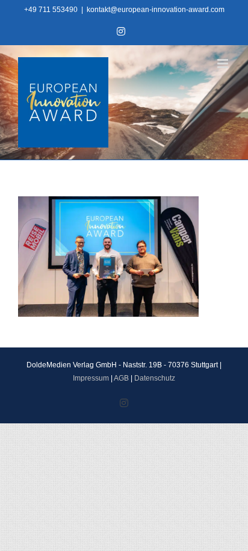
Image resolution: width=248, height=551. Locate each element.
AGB (121, 378)
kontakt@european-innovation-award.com (156, 9)
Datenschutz (154, 378)
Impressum (91, 378)
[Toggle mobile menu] (223, 63)
